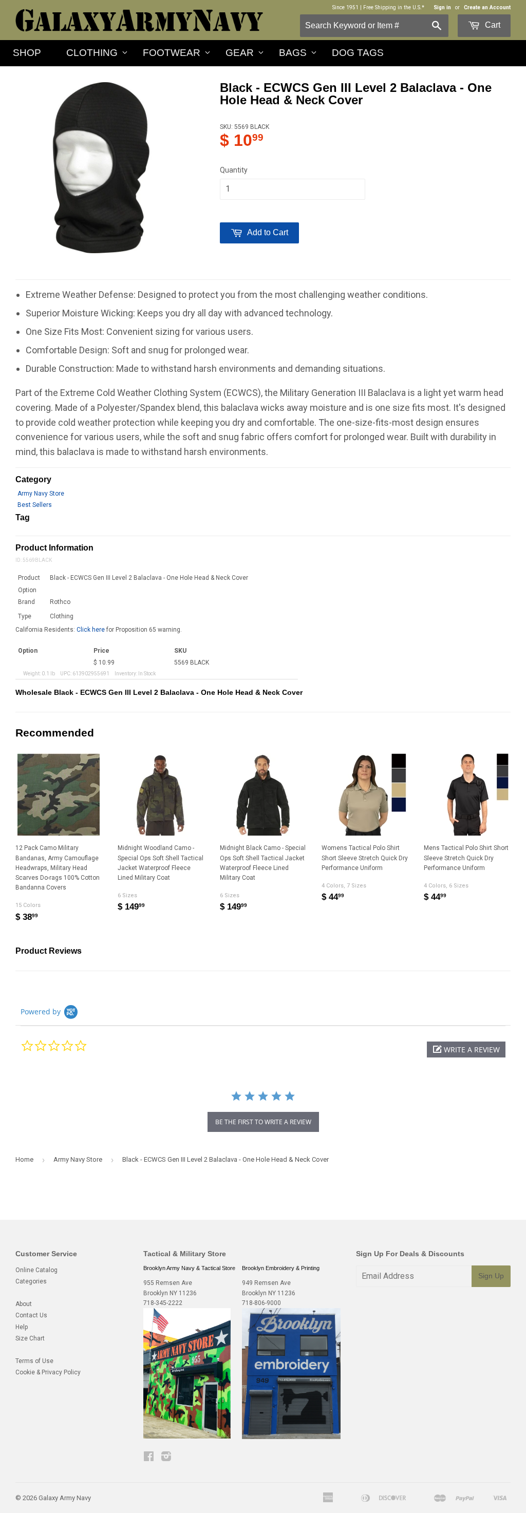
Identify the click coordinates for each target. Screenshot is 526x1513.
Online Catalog (36, 1270)
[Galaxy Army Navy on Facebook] (148, 1458)
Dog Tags (358, 52)
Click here (91, 629)
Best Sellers (34, 504)
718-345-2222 (162, 1303)
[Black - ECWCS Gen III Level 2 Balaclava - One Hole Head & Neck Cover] (101, 167)
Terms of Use (34, 1361)
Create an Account (487, 7)
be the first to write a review (263, 1122)
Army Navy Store (40, 493)
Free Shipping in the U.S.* (393, 7)
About (23, 1304)
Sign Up (491, 1276)
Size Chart (30, 1338)
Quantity (234, 170)
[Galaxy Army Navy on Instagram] (166, 1458)
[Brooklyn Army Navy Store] (187, 1436)
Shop (27, 52)
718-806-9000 (261, 1303)
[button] (466, 1049)
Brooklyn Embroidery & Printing (281, 1268)
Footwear (171, 52)
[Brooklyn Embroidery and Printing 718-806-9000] (291, 1437)
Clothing (92, 52)
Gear (240, 52)
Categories (31, 1281)
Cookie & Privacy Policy (48, 1372)
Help (21, 1327)
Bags (293, 52)
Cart (491, 25)
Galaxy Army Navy (65, 1498)
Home (24, 1159)
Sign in (442, 7)
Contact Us (31, 1315)
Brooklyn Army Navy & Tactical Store (189, 1268)
